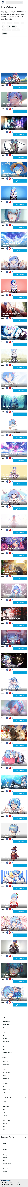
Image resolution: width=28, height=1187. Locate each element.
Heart (4, 1109)
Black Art (16, 23)
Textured (5, 1086)
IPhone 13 (5, 1157)
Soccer (4, 1131)
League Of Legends (7, 1052)
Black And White (6, 1030)
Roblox (4, 1075)
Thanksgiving (6, 1154)
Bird (4, 1129)
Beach (4, 1117)
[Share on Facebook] (7, 85)
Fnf (3, 1146)
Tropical (5, 1123)
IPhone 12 (5, 1115)
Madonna (5, 1038)
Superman (5, 1061)
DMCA (3, 1186)
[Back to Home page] (3, 2)
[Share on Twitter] (12, 85)
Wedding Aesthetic (7, 1166)
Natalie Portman (7, 1120)
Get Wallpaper (20, 87)
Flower (4, 1103)
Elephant (5, 1101)
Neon (4, 1160)
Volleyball (5, 1171)
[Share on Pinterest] (10, 85)
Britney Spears (6, 1021)
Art (3, 1035)
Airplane (5, 1149)
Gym (3, 23)
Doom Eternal (16, 30)
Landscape (5, 1140)
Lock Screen (6, 1078)
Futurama (4, 33)
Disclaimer (19, 1184)
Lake (4, 1112)
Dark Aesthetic (6, 1044)
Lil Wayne (9, 23)
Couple (4, 1067)
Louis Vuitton (6, 1106)
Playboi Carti (6, 1064)
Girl (3, 1081)
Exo (3, 26)
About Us (4, 1182)
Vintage (4, 1069)
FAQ (18, 1182)
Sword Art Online (7, 1163)
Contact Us (11, 1182)
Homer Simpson (6, 30)
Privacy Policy (5, 1184)
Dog (4, 1126)
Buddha (4, 1032)
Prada (8, 26)
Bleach (4, 1143)
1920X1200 (5, 1083)
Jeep (22, 23)
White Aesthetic (6, 1072)
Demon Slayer (6, 1041)
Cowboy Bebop (6, 1024)
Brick (4, 1049)
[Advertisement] (14, 56)
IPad (4, 1092)
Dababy (14, 26)
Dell (3, 1027)
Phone (4, 1046)
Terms (12, 1184)
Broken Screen (6, 1089)
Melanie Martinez (7, 1168)
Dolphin (4, 1152)
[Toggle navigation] (25, 2)
